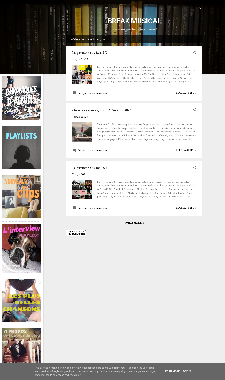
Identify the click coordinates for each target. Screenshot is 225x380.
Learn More (172, 371)
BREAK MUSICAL (134, 21)
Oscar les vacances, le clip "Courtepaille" (101, 110)
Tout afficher (187, 39)
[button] (194, 52)
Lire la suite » (186, 92)
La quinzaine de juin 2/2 (90, 52)
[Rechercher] (200, 8)
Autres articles (134, 222)
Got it (187, 371)
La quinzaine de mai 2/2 (89, 167)
